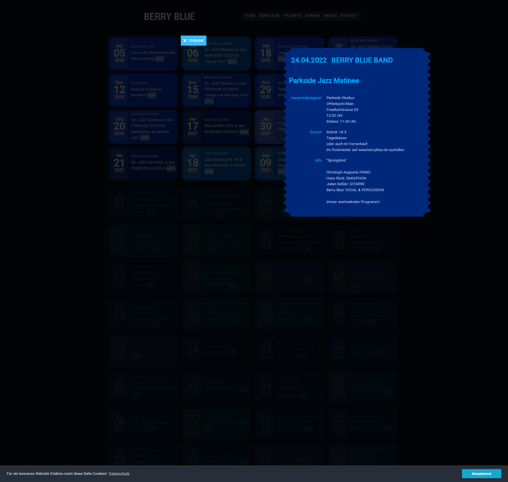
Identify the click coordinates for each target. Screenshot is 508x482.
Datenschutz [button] (119, 473)
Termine (196, 40)
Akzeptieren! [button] (481, 474)
